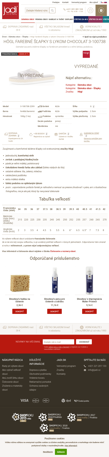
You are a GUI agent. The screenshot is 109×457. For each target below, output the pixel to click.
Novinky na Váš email (28, 341)
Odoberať (84, 342)
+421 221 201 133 (96, 366)
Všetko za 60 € (95, 19)
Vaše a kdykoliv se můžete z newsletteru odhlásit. (66, 348)
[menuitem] (28, 19)
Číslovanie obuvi (10, 382)
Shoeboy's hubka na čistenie (19, 300)
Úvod (4, 37)
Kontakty (61, 374)
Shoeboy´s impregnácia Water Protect (89, 300)
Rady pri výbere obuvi (13, 366)
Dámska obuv (27, 19)
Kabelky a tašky (56, 19)
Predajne (55, 2)
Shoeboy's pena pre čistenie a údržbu (54, 300)
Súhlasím (61, 452)
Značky (60, 370)
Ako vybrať (93, 2)
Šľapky (25, 37)
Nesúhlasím (48, 452)
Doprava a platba (38, 370)
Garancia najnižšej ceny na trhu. (93, 137)
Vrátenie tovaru (37, 378)
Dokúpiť (19, 311)
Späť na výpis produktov (95, 37)
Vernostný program (79, 2)
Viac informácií (71, 446)
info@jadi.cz (93, 370)
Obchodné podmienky (40, 374)
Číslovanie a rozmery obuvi (63, 251)
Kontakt (65, 2)
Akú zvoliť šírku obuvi (12, 378)
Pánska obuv (41, 19)
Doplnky (69, 19)
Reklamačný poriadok (40, 382)
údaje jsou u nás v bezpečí (59, 347)
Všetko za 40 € (81, 19)
